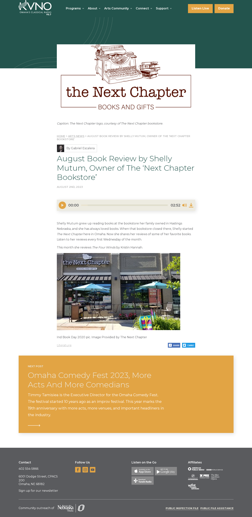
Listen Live (200, 8)
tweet (190, 345)
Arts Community (116, 8)
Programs (73, 8)
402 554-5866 (28, 468)
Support (162, 8)
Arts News (76, 136)
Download (191, 205)
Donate (224, 8)
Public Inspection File (182, 508)
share (176, 345)
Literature (64, 345)
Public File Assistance (217, 508)
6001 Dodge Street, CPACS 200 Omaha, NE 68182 (38, 480)
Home (61, 136)
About (92, 8)
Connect (142, 8)
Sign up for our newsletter (38, 490)
